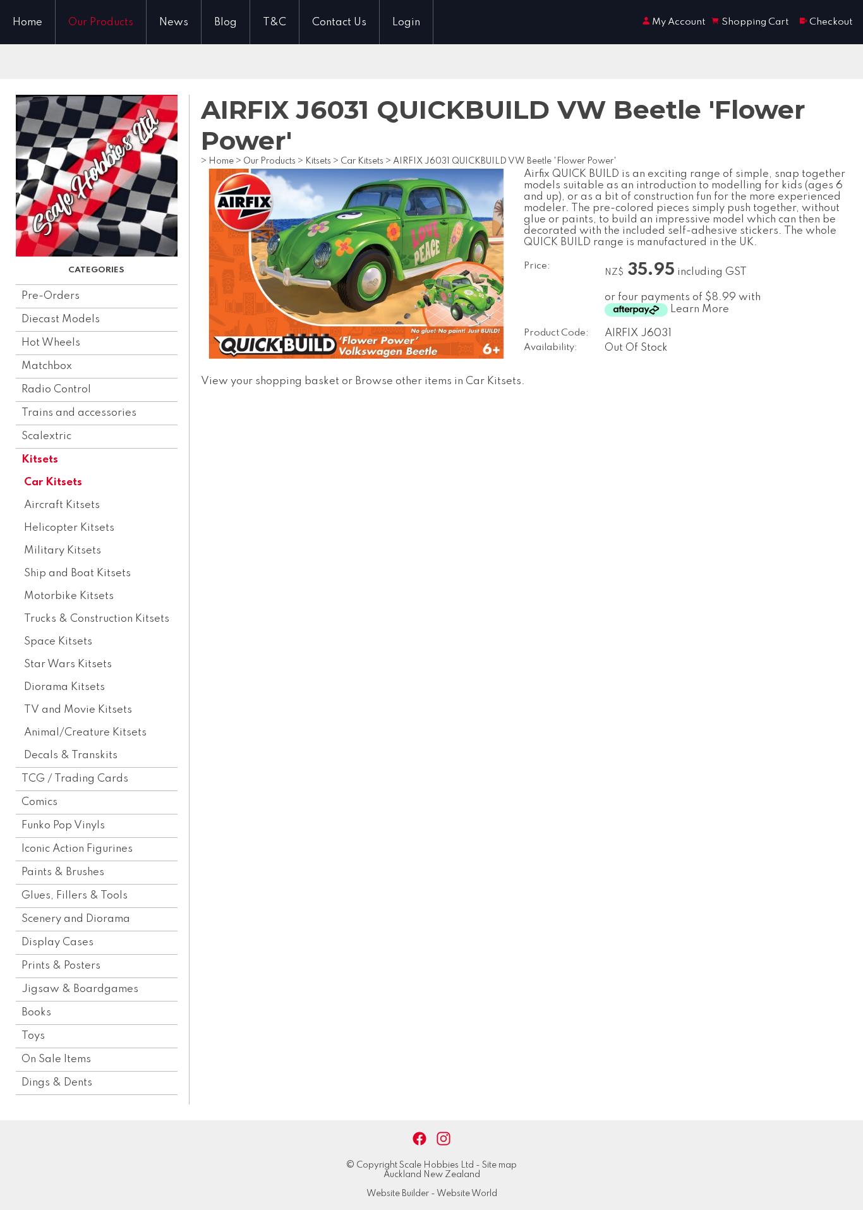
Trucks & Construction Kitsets (96, 619)
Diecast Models (60, 319)
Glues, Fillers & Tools (74, 895)
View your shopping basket (270, 381)
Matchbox (46, 366)
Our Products (100, 22)
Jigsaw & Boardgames (79, 989)
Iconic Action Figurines (77, 849)
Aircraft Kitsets (62, 505)
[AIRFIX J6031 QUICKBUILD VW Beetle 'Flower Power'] (356, 356)
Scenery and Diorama (75, 919)
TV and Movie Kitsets (78, 710)
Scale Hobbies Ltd (436, 1165)
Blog (225, 22)
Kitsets (39, 459)
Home (27, 22)
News (173, 22)
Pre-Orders (50, 296)
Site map (499, 1165)
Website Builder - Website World (431, 1193)
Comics (39, 802)
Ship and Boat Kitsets (77, 573)
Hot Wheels (50, 342)
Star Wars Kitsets (68, 664)
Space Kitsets (58, 641)
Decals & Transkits (71, 755)
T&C (274, 22)
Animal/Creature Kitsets (85, 732)
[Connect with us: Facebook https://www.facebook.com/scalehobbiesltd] (419, 1139)
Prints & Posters (60, 965)
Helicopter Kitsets (69, 528)
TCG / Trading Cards (74, 778)
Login (406, 22)
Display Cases (57, 942)
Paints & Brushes (62, 872)
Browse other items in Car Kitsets (438, 381)
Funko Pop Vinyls (63, 825)
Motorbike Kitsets (69, 596)
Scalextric (46, 436)
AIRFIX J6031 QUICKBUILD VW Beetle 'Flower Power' (505, 161)
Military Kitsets (62, 550)
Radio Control (56, 389)
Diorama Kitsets (64, 687)
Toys (33, 1036)
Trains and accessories (78, 413)
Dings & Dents (56, 1082)
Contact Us (339, 22)
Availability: (550, 347)
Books (36, 1012)
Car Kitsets (53, 482)
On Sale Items (56, 1059)
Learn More (699, 309)
